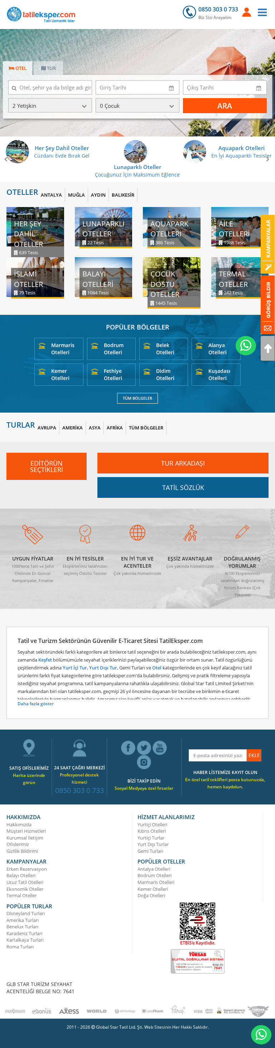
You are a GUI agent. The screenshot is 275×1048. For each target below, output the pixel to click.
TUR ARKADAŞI (183, 463)
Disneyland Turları (25, 913)
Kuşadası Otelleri (219, 374)
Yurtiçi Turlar (151, 838)
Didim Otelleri (165, 374)
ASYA (95, 427)
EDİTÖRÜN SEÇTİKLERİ (46, 466)
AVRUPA (47, 427)
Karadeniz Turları (24, 933)
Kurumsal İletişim (24, 838)
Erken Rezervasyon (26, 869)
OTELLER (22, 192)
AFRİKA (115, 427)
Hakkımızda (19, 824)
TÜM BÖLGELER (137, 398)
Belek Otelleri (165, 349)
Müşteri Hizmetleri (26, 831)
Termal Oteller (21, 895)
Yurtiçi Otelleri (152, 824)
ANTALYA (51, 195)
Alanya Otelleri (217, 349)
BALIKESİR (123, 195)
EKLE (254, 755)
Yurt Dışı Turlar (153, 844)
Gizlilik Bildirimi (22, 851)
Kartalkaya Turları (25, 940)
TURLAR (20, 425)
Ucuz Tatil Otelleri (24, 882)
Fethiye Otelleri (113, 374)
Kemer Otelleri (60, 374)
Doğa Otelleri (151, 895)
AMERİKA (72, 427)
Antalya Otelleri (154, 869)
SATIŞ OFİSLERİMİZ (29, 768)
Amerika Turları (22, 920)
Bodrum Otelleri (114, 349)
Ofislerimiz (17, 844)
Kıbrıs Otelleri (152, 831)
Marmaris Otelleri (62, 349)
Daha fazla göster (36, 704)
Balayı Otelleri (20, 875)
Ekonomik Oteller (24, 889)
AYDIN (98, 195)
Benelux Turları (22, 926)
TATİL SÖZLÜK (183, 487)
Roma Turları (20, 946)
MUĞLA (76, 195)
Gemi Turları (150, 851)
